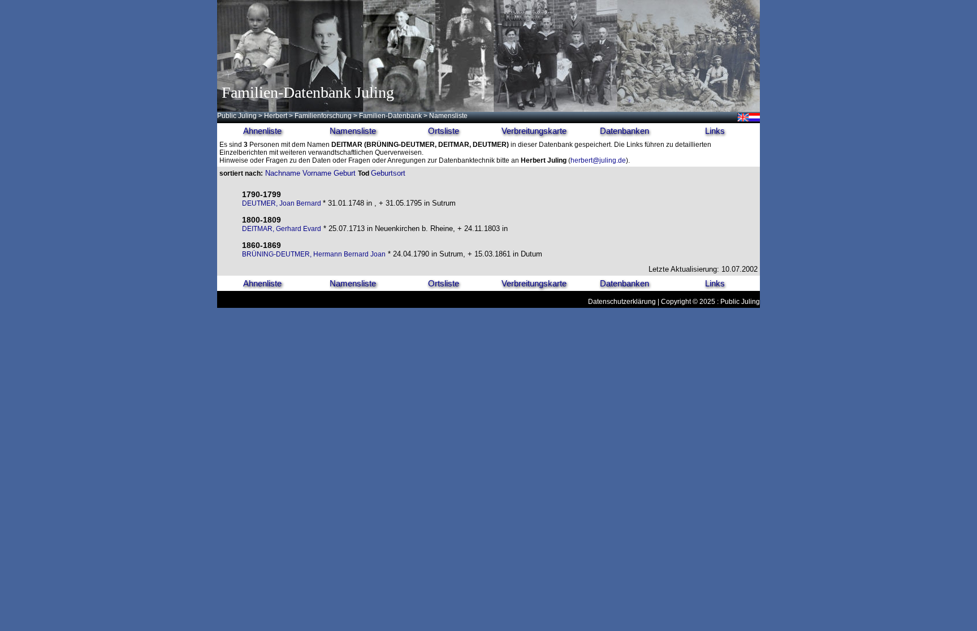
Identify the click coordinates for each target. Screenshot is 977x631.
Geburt (345, 173)
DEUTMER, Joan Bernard (282, 203)
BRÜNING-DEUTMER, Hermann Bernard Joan (314, 254)
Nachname (282, 173)
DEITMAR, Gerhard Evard (281, 229)
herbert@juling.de (598, 160)
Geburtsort (388, 173)
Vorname (316, 173)
